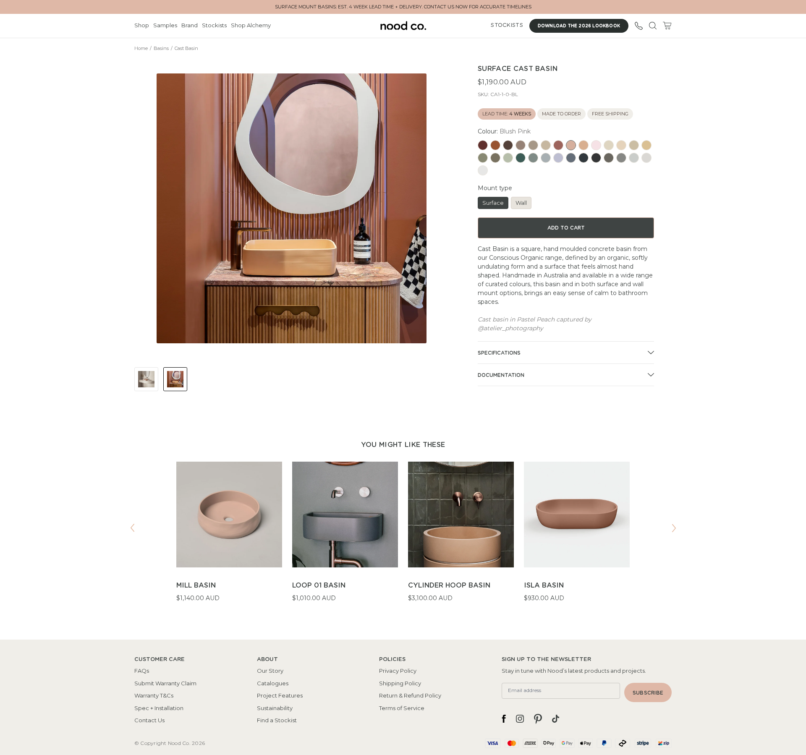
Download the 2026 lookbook (579, 26)
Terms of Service (401, 708)
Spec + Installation (158, 708)
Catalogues (272, 683)
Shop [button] (141, 25)
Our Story (270, 670)
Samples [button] (165, 25)
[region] (403, 537)
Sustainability (275, 708)
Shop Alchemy (251, 25)
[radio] (483, 145)
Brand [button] (189, 25)
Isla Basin (544, 585)
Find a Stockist (277, 720)
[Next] (673, 528)
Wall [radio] (521, 202)
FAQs (141, 670)
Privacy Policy (397, 670)
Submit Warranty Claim (165, 683)
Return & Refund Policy (410, 695)
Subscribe (648, 692)
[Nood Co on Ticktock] (555, 719)
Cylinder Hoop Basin (449, 585)
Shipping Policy (400, 683)
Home (141, 48)
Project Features (280, 695)
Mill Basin (196, 585)
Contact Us (149, 720)
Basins (161, 48)
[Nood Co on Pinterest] (538, 719)
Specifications (499, 352)
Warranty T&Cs (153, 695)
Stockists (214, 25)
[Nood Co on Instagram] (520, 719)
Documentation (501, 375)
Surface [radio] (493, 202)
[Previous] (132, 528)
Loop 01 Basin (318, 585)
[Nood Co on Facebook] (504, 719)
